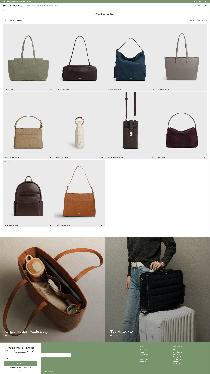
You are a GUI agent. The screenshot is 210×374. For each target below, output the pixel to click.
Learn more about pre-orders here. (11, 1)
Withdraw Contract (178, 364)
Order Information (178, 354)
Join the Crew (143, 362)
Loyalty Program (144, 359)
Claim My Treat (20, 363)
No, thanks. (20, 370)
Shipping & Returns (178, 357)
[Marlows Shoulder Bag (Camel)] (79, 191)
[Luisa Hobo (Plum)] (181, 123)
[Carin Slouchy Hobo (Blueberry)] (130, 56)
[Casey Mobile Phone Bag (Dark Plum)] (130, 123)
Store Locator (143, 350)
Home (4, 11)
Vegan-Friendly (144, 354)
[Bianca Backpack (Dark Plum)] (28, 191)
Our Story (142, 352)
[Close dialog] (39, 345)
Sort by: (199, 20)
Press (141, 357)
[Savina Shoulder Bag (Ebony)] (79, 56)
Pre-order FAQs (177, 352)
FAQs (175, 350)
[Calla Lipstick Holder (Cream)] (79, 123)
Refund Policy (51, 371)
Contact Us (176, 362)
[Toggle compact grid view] (205, 21)
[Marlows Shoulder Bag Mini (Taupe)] (28, 123)
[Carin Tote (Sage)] (28, 56)
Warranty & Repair (178, 359)
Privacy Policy (43, 371)
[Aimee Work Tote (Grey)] (181, 56)
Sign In (205, 1)
